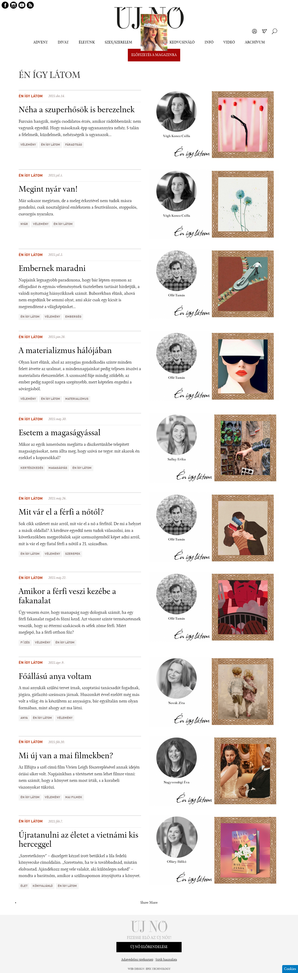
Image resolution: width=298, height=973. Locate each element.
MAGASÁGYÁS (57, 468)
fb (5, 5)
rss (30, 5)
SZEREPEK (72, 553)
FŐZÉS (25, 642)
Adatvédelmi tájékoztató (137, 960)
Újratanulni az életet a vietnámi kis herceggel (78, 840)
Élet (23, 886)
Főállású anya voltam (55, 677)
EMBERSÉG (73, 316)
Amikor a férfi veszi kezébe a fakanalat (67, 596)
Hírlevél (264, 31)
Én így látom (31, 96)
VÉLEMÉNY (28, 144)
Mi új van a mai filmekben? (66, 756)
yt (21, 5)
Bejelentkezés (254, 31)
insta (13, 5)
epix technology (158, 969)
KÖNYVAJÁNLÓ (43, 886)
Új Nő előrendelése (149, 947)
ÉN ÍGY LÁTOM (50, 144)
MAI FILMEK (73, 797)
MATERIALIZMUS (76, 398)
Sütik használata (166, 960)
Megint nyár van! (48, 189)
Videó (229, 42)
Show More (149, 903)
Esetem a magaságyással (60, 433)
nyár (24, 224)
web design (136, 969)
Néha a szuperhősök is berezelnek (77, 110)
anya (24, 718)
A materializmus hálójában (65, 351)
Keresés (274, 31)
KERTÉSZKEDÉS (31, 468)
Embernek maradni (52, 269)
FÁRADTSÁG (73, 144)
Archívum (255, 42)
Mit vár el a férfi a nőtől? (61, 512)
